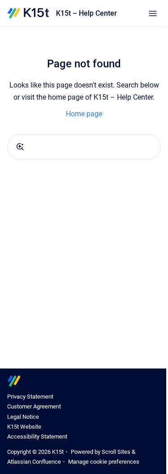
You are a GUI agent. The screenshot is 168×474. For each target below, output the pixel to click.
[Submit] (20, 147)
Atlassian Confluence (34, 461)
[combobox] (84, 147)
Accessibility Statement (37, 436)
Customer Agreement (34, 406)
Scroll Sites (116, 451)
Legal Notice (23, 416)
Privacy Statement (30, 396)
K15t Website (24, 426)
